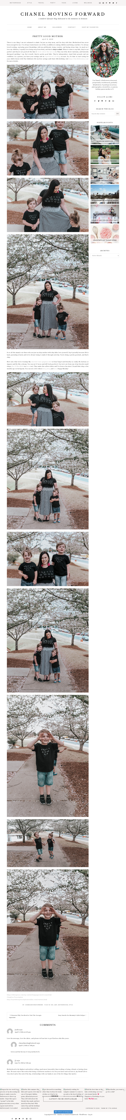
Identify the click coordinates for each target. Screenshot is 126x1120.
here (44, 369)
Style (71, 1005)
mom (28, 366)
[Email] (100, 3)
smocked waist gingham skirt (41, 362)
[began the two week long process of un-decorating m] (10, 1098)
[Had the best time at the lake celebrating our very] (95, 1098)
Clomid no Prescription (15, 997)
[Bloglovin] (110, 3)
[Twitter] (114, 3)
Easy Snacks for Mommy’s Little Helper (71, 1015)
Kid (52, 1005)
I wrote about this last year (46, 52)
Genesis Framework (71, 1114)
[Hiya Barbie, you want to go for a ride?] (116, 1098)
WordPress (83, 1114)
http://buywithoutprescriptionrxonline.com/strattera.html (27, 1000)
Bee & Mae (15, 366)
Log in (90, 1114)
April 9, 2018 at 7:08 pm (27, 1045)
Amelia (59, 1114)
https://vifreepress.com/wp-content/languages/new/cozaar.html (29, 995)
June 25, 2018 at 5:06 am (23, 1063)
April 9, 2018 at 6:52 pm (23, 1032)
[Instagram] (104, 3)
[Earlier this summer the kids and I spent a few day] (31, 1098)
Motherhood (63, 1005)
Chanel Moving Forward (63, 14)
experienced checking (52, 56)
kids (21, 366)
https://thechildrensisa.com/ (79, 59)
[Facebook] (117, 3)
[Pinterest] (107, 3)
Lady (55, 1005)
